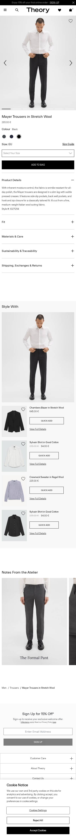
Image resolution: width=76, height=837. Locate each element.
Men (4, 688)
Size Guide (68, 144)
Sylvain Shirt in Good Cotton (44, 442)
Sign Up (38, 742)
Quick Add (46, 421)
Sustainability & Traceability (19, 251)
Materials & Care (12, 236)
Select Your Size (11, 153)
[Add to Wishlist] (71, 21)
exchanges (36, 2)
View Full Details (38, 429)
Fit (3, 222)
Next (71, 62)
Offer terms (25, 722)
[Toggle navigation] (5, 10)
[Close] (73, 3)
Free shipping (21, 2)
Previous (5, 62)
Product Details (11, 180)
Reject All (38, 820)
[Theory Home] (38, 10)
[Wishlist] (59, 10)
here (54, 722)
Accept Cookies (38, 830)
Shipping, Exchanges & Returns (22, 265)
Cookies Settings (38, 810)
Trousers (14, 688)
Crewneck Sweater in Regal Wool (47, 477)
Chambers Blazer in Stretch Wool (47, 407)
